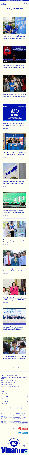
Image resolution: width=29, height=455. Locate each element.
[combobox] (22, 13)
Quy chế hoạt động (16, 415)
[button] (16, 367)
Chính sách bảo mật (6, 415)
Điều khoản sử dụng (22, 413)
